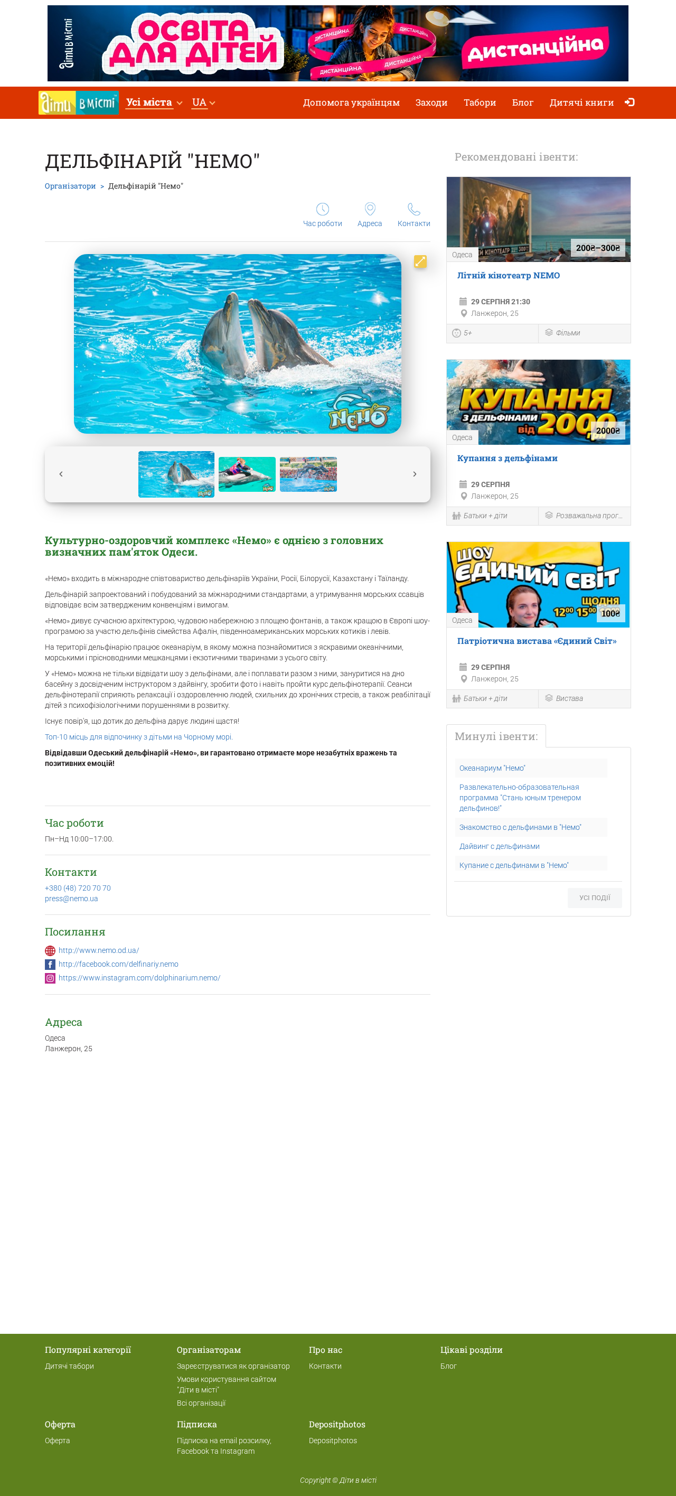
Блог (523, 102)
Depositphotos (333, 1440)
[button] (154, 103)
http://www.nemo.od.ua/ (99, 950)
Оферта (57, 1440)
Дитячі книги (582, 102)
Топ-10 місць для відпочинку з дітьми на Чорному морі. (139, 737)
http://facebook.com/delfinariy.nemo (119, 964)
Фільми (568, 333)
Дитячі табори (69, 1366)
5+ (468, 333)
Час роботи (322, 223)
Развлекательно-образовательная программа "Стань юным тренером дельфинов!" (520, 797)
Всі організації (201, 1403)
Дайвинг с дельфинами (499, 846)
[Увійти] (632, 102)
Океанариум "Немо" (492, 768)
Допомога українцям (351, 102)
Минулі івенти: (496, 736)
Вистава (569, 698)
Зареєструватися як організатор (233, 1366)
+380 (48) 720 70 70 (78, 888)
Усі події (595, 898)
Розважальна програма (590, 515)
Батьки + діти (486, 515)
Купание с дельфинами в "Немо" (514, 865)
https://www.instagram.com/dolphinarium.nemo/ (140, 978)
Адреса (370, 223)
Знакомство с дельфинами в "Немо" (520, 827)
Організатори (70, 186)
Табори (480, 102)
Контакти (414, 223)
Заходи (432, 102)
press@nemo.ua (71, 898)
